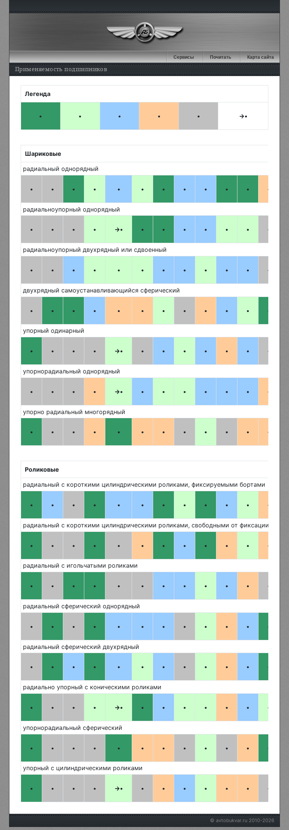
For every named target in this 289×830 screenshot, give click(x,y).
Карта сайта (260, 57)
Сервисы (183, 57)
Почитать (220, 57)
